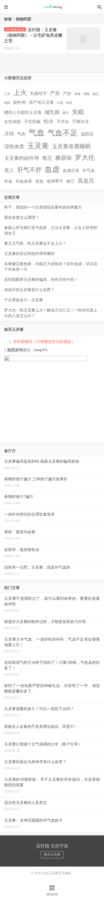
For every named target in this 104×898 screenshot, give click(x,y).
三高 (7, 93)
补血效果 (24, 181)
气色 (21, 134)
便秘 (86, 93)
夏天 (66, 112)
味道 (69, 102)
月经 (9, 134)
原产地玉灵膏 (41, 102)
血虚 (52, 169)
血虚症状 (71, 170)
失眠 (78, 111)
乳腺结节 (38, 93)
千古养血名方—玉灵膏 (23, 300)
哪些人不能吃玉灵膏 (23, 112)
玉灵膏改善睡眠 (71, 146)
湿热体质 (14, 146)
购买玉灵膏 (52, 854)
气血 (37, 132)
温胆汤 (87, 134)
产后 (55, 93)
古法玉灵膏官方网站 (52, 7)
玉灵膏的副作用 (21, 158)
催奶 (7, 102)
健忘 (96, 93)
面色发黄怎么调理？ (21, 217)
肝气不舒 (29, 169)
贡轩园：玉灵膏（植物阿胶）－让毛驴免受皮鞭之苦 (33, 35)
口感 (60, 102)
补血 (8, 181)
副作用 (19, 102)
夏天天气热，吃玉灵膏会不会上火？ (35, 243)
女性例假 (12, 121)
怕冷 (49, 121)
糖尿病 (63, 158)
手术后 (63, 121)
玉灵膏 (38, 146)
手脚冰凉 (80, 121)
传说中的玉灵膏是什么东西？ (29, 290)
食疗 (70, 181)
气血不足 (63, 133)
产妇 (67, 93)
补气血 (88, 170)
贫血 (39, 181)
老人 (9, 170)
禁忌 (47, 158)
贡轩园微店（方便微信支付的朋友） (44, 342)
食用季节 (55, 181)
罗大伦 (85, 157)
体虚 (77, 93)
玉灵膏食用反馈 (15, 29)
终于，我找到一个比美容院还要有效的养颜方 (43, 207)
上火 (20, 92)
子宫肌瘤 (32, 121)
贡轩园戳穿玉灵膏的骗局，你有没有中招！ (41, 280)
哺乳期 (52, 112)
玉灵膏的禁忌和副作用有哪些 (29, 254)
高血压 (86, 181)
